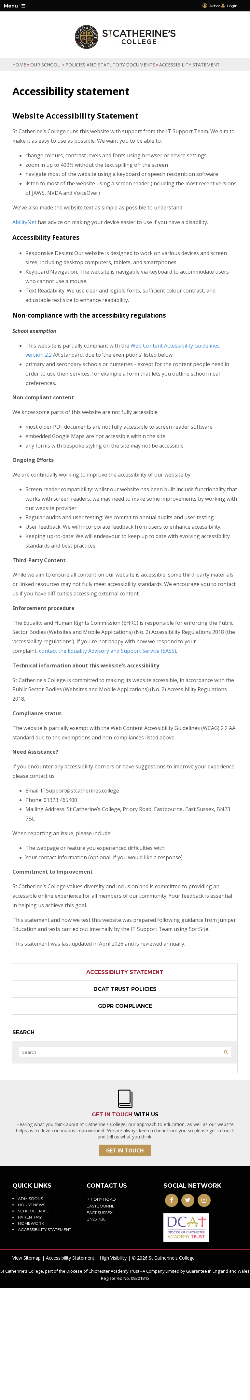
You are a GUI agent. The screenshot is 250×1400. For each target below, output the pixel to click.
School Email (33, 1210)
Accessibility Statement (70, 1258)
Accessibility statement (189, 65)
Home (19, 65)
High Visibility (113, 1258)
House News (31, 1204)
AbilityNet (24, 222)
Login (232, 5)
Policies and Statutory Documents (110, 65)
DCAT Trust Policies (125, 989)
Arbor (214, 5)
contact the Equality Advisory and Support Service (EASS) (107, 650)
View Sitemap (26, 1258)
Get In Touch (125, 1150)
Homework (31, 1223)
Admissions (30, 1198)
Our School (45, 65)
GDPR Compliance (125, 1006)
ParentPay (30, 1217)
